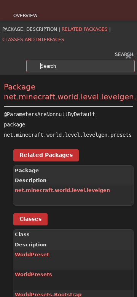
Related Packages (85, 29)
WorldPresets (33, 274)
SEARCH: (125, 54)
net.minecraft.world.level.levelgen (62, 190)
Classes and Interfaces (33, 39)
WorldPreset (32, 254)
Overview (25, 15)
